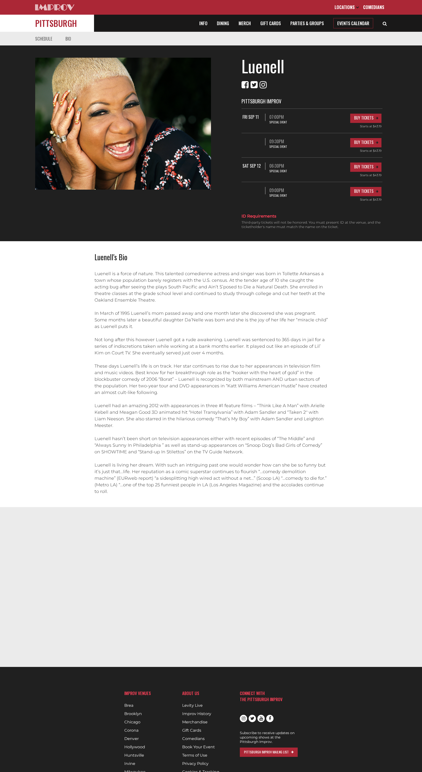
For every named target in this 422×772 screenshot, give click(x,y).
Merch (245, 23)
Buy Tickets (363, 118)
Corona (131, 730)
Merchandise (195, 722)
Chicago (132, 722)
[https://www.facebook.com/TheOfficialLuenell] (245, 85)
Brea (128, 705)
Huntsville (134, 755)
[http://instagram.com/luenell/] (263, 85)
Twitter (252, 718)
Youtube (261, 718)
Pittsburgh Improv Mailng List (266, 751)
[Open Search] (385, 23)
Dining (223, 23)
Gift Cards (270, 23)
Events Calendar (353, 23)
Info (203, 23)
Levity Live (192, 705)
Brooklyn (133, 714)
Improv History (196, 714)
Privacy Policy (195, 764)
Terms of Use (194, 755)
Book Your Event (198, 747)
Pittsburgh (56, 23)
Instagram (243, 718)
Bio (68, 38)
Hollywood (134, 747)
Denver (131, 739)
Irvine (129, 764)
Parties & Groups (307, 23)
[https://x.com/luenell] (254, 85)
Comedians (373, 7)
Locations (345, 7)
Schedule (43, 38)
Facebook (270, 718)
